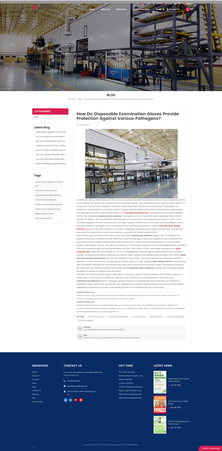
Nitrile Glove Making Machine (130, 398)
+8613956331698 (73, 381)
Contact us (174, 9)
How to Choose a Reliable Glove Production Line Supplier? (51, 150)
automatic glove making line (175, 317)
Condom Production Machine (130, 387)
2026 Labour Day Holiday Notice (178, 402)
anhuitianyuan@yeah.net (77, 386)
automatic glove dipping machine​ (118, 317)
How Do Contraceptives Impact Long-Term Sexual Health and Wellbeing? (51, 141)
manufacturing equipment (86, 320)
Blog (36, 117)
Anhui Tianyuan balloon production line (49, 184)
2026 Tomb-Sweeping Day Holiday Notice (178, 422)
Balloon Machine (125, 379)
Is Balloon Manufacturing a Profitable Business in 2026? (51, 145)
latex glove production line (96, 317)
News (158, 9)
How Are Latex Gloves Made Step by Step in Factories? (51, 159)
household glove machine (45, 200)
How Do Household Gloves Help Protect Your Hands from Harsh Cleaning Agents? (51, 136)
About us (105, 9)
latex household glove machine (48, 195)
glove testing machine (156, 317)
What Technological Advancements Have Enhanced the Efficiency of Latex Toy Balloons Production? (51, 163)
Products (121, 9)
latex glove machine (43, 218)
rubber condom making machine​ (48, 204)
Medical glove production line (131, 376)
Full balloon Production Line (46, 190)
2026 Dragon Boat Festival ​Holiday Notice (178, 380)
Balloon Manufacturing (44, 213)
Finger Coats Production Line (130, 390)
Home (92, 9)
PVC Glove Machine (127, 372)
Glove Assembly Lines (85, 302)
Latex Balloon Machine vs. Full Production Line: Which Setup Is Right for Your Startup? (51, 132)
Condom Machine (126, 383)
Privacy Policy (37, 402)
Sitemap (35, 394)
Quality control (141, 9)
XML (33, 398)
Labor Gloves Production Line (130, 394)
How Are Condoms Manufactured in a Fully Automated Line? (51, 154)
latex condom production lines (47, 209)
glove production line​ (139, 317)
